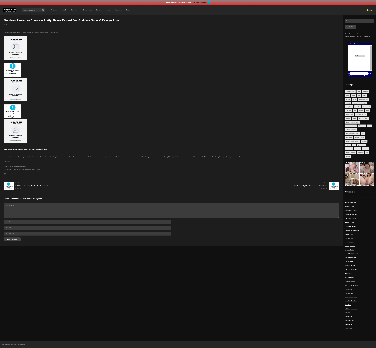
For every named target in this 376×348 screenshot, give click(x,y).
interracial (362, 126)
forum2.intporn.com (351, 269)
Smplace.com (349, 293)
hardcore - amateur (361, 114)
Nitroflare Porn (349, 222)
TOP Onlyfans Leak (351, 309)
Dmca (128, 10)
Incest (108, 10)
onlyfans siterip (359, 137)
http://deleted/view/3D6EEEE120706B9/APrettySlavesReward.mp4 (25, 149)
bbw (359, 95)
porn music (349, 149)
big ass (348, 99)
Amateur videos (10, 174)
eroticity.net (348, 316)
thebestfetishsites (350, 281)
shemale (365, 149)
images (348, 118)
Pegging (348, 145)
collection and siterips (359, 103)
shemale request (350, 152)
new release (349, 137)
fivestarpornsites (350, 199)
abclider (347, 312)
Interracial (118, 10)
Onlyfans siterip (86, 10)
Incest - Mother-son (351, 126)
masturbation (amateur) (352, 133)
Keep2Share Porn (350, 218)
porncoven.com (349, 320)
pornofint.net (348, 238)
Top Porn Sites (349, 206)
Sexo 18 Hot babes (351, 210)
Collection (64, 10)
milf (363, 133)
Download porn (349, 242)
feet (355, 110)
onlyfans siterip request (352, 141)
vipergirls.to (348, 273)
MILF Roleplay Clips (351, 214)
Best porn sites (349, 277)
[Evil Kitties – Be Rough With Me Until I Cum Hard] (86, 186)
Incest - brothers (363, 118)
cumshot (357, 107)
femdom (361, 110)
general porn (349, 114)
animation (365, 91)
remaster (357, 149)
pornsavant (348, 289)
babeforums (348, 328)
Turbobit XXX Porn (350, 257)
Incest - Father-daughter (352, 122)
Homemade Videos (351, 202)
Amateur (54, 10)
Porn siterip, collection (352, 230)
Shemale (99, 10)
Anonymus (37, 199)
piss (354, 145)
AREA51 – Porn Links (351, 253)
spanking (360, 152)
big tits (354, 99)
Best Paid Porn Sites (351, 301)
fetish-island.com (350, 265)
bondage (348, 103)
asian (347, 95)
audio (353, 95)
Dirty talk (348, 110)
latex (369, 126)
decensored (366, 107)
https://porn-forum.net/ (199, 2)
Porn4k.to (348, 305)
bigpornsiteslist (349, 250)
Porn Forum (348, 324)
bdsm (364, 95)
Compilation (349, 107)
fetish (367, 110)
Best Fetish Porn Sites (351, 285)
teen (367, 152)
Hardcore (74, 10)
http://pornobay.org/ (351, 297)
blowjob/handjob (363, 99)
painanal (364, 141)
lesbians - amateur (20, 174)
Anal (358, 91)
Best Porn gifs (349, 261)
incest (354, 118)
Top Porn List (349, 234)
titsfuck (348, 156)
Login (371, 10)
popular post (361, 145)
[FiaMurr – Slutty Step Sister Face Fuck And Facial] (256, 186)
